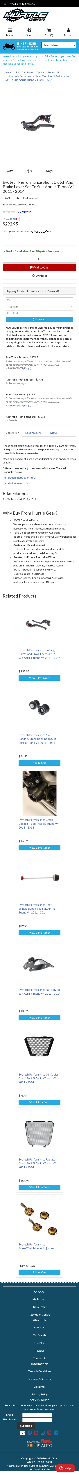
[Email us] (22, 1432)
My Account (39, 1299)
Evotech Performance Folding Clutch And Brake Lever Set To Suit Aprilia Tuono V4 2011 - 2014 (39, 653)
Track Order (39, 1306)
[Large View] (10, 171)
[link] (30, 1432)
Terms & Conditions (39, 1371)
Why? (27, 368)
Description (12, 432)
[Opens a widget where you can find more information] (65, 1468)
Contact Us (39, 1358)
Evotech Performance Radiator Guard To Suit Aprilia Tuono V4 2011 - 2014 (38, 1163)
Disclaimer (39, 1386)
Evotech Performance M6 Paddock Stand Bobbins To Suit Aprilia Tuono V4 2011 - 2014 (37, 738)
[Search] (5, 3)
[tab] (12, 433)
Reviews (53, 432)
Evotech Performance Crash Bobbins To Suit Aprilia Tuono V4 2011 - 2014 (39, 823)
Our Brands (39, 1335)
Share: (7, 219)
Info (50, 231)
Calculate (40, 319)
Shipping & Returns (39, 1378)
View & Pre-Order (39, 677)
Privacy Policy (39, 1394)
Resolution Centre (39, 1314)
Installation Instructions (17, 483)
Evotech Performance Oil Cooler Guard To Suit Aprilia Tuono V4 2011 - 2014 (38, 1078)
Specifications (33, 432)
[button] (39, 211)
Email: (10, 1414)
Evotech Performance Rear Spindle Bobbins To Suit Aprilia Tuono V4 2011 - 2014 (37, 908)
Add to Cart (41, 267)
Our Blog (39, 1342)
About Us (39, 1327)
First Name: (10, 1419)
